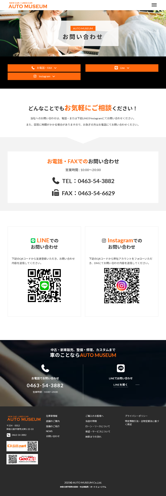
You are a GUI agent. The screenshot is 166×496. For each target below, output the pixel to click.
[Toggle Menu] (154, 4)
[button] (44, 68)
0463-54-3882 (45, 385)
